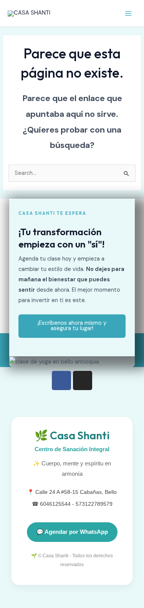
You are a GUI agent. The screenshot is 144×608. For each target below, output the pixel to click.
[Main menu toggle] (128, 13)
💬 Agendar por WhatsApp (72, 532)
